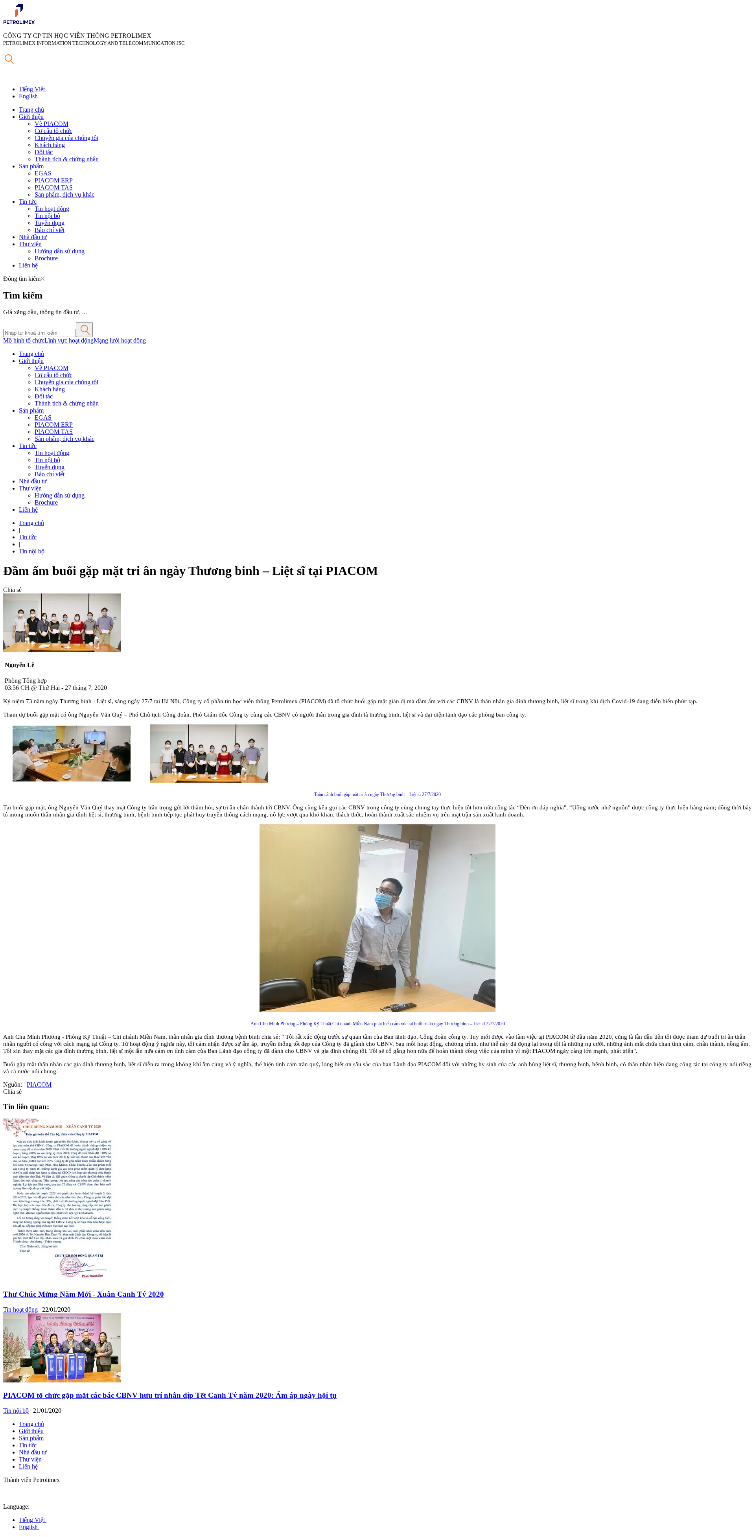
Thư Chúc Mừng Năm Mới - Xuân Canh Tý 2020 (83, 1294)
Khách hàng (50, 145)
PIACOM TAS (54, 187)
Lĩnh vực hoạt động (69, 340)
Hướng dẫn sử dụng (60, 251)
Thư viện (30, 244)
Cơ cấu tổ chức (53, 130)
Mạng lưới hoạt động (120, 340)
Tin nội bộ (47, 215)
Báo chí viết (49, 230)
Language (15, 1506)
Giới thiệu (31, 116)
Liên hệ (28, 265)
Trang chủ (31, 109)
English (29, 96)
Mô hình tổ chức (23, 340)
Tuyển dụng (49, 222)
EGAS (43, 173)
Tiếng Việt (32, 89)
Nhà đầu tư (33, 237)
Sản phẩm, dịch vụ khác (64, 194)
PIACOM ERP (54, 180)
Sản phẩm (31, 166)
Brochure (46, 258)
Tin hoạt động (52, 208)
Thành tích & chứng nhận (67, 159)
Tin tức (28, 201)
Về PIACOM (51, 123)
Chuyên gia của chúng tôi (66, 138)
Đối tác (44, 152)
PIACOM (39, 1084)
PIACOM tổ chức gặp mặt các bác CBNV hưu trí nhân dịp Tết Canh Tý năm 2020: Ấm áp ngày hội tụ (170, 1395)
